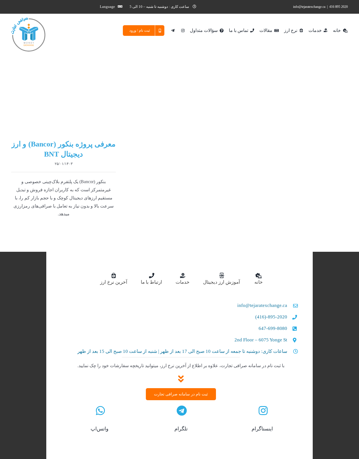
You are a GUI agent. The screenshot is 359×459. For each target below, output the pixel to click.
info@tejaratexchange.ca (309, 7)
